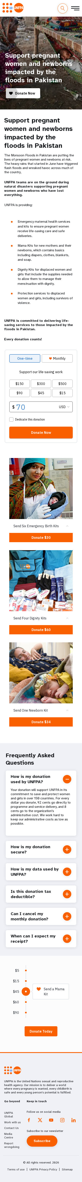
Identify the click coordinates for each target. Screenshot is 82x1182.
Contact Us (11, 1128)
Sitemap (67, 1169)
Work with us (12, 1122)
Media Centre (8, 1135)
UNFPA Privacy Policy (43, 1169)
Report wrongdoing (11, 1145)
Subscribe (42, 1141)
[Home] (13, 8)
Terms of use (16, 1169)
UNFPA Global (8, 1114)
